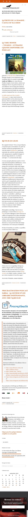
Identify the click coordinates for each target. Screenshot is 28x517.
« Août (4, 487)
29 (16, 485)
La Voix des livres (11, 75)
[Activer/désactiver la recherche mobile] (22, 5)
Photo (14, 36)
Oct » (8, 487)
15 (16, 481)
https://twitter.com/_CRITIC (13, 371)
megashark (11, 177)
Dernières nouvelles (15, 282)
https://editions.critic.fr (12, 369)
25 (2, 485)
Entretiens (15, 133)
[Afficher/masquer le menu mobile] (25, 5)
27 (9, 485)
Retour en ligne (10, 141)
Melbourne (14, 150)
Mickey (4, 26)
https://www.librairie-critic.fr (13, 368)
